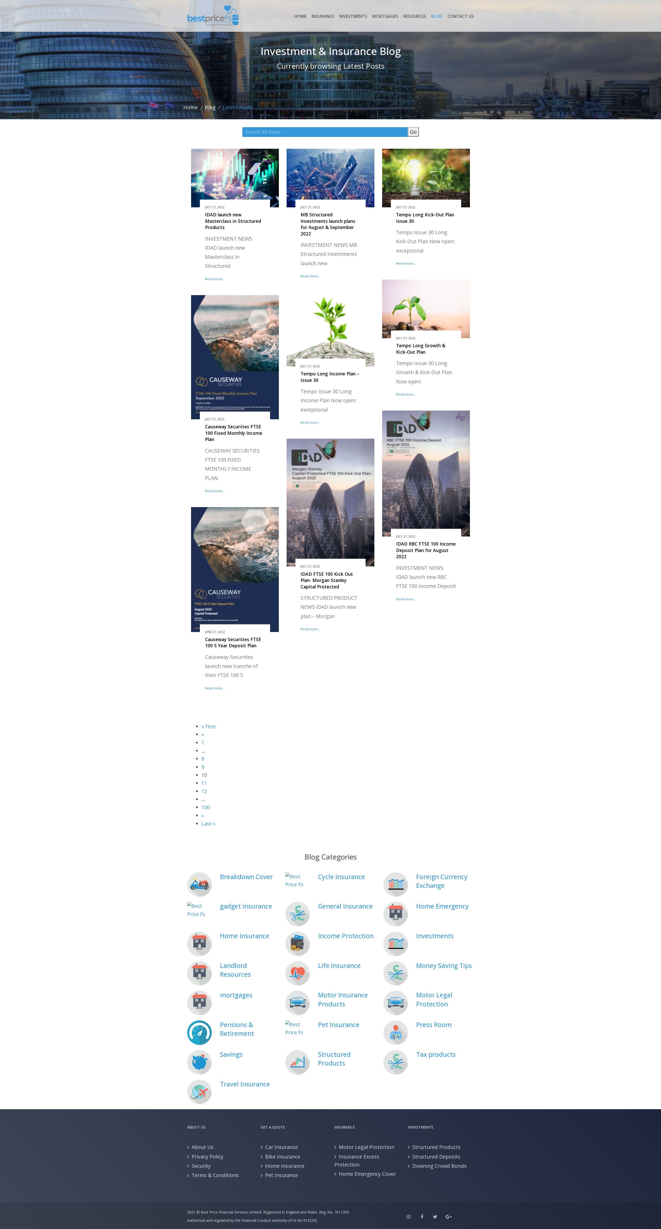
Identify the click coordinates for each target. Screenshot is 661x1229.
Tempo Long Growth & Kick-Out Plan (420, 348)
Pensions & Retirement (237, 1029)
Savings (231, 1054)
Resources (414, 16)
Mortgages (385, 16)
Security (201, 1165)
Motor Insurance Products (343, 999)
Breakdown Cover (246, 876)
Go (413, 131)
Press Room (434, 1024)
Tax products (436, 1054)
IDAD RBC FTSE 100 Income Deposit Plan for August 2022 (426, 550)
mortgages (236, 995)
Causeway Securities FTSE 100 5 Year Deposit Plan (233, 642)
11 (204, 782)
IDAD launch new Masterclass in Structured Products (233, 220)
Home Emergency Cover (367, 1173)
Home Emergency (442, 906)
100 (205, 807)
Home (300, 16)
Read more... (215, 279)
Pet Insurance (338, 1024)
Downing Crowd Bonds (439, 1165)
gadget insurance (246, 906)
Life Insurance (339, 965)
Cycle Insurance (341, 876)
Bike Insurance (282, 1156)
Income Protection (346, 936)
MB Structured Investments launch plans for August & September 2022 (328, 224)
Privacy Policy (207, 1156)
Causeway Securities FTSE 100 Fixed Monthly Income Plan (233, 432)
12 (204, 791)
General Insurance (345, 906)
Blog (436, 16)
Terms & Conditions (215, 1175)
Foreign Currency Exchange (442, 881)
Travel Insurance (245, 1084)
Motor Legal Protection (434, 999)
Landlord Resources (235, 970)
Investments (353, 16)
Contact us (460, 16)
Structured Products (334, 1058)
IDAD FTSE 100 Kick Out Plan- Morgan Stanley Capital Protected (327, 580)
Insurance (323, 16)
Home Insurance (244, 936)
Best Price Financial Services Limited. (231, 1212)
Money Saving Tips (444, 965)
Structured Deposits (436, 1156)
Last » (208, 823)
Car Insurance (281, 1147)
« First (208, 726)
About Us (203, 1147)
